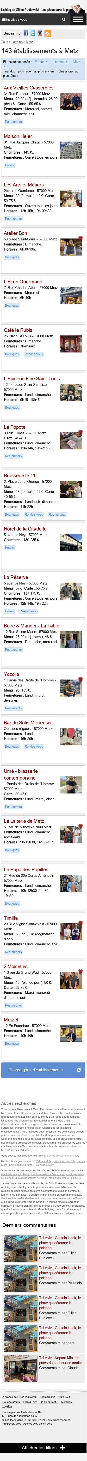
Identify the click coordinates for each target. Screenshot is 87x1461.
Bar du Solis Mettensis (27, 723)
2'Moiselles (16, 966)
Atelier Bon (15, 233)
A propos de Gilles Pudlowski (19, 1397)
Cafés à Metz (43, 1161)
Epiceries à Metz (44, 1165)
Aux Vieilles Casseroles (29, 88)
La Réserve (16, 577)
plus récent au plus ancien (36, 71)
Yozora (11, 674)
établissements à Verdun (32, 1178)
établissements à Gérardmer (48, 1174)
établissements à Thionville (65, 1178)
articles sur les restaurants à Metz (58, 1155)
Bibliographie (47, 1397)
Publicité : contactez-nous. (19, 1416)
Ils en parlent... (49, 1402)
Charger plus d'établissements (35, 1070)
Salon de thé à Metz (20, 1165)
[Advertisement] (39, 1086)
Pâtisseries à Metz (64, 1161)
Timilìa (11, 918)
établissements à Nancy (15, 1174)
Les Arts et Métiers (24, 185)
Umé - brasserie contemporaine (21, 775)
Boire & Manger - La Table (31, 626)
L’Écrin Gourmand (23, 282)
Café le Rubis (18, 330)
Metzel (11, 1020)
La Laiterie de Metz (24, 821)
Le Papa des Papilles (26, 869)
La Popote (14, 427)
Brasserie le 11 (20, 475)
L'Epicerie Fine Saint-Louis (32, 379)
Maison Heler (18, 136)
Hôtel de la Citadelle (25, 529)
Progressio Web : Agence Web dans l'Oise (27, 1423)
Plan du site (30, 1402)
